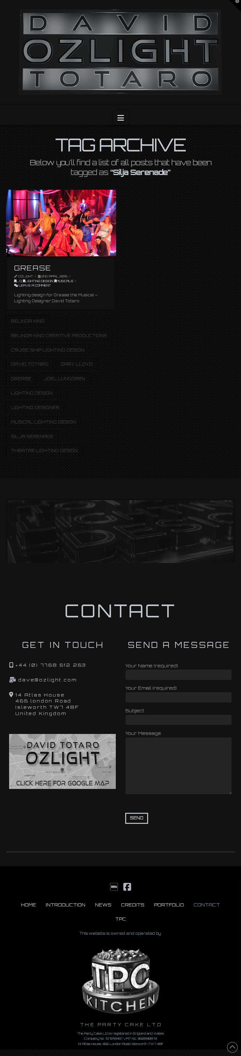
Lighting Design (39, 281)
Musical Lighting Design (43, 421)
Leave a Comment (34, 285)
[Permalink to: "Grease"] (61, 223)
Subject (134, 710)
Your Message (143, 733)
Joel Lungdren (64, 378)
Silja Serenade (32, 436)
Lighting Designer (35, 407)
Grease (32, 267)
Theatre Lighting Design (44, 450)
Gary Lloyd (77, 364)
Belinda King (27, 321)
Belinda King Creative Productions (59, 335)
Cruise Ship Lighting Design (47, 350)
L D (19, 281)
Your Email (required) (151, 688)
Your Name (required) (151, 665)
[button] (121, 118)
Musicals (64, 281)
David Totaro (29, 364)
